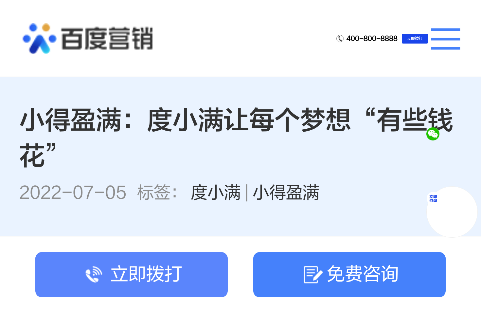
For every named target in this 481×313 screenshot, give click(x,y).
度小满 (216, 192)
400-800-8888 (372, 38)
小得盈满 (286, 192)
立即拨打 (415, 38)
